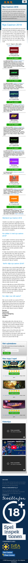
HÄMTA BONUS (15, 373)
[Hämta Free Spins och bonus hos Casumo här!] (14, 404)
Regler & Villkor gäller (15, 193)
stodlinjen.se (10, 45)
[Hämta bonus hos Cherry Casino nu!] (14, 384)
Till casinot (15, 58)
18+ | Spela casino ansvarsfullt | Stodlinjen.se (11, 375)
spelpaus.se (17, 45)
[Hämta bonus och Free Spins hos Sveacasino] (14, 365)
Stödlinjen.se (5, 495)
